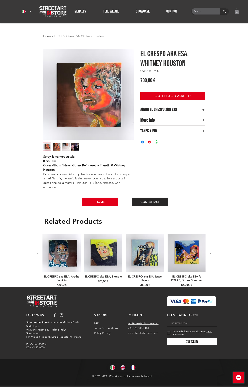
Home (47, 36)
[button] (177, 11)
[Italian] (113, 367)
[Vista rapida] (61, 253)
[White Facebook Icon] (54, 315)
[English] (123, 367)
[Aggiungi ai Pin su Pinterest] (149, 142)
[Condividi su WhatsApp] (156, 142)
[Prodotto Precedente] (37, 253)
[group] (124, 260)
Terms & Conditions (106, 328)
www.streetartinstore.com (143, 333)
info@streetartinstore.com (143, 323)
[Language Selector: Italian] (26, 11)
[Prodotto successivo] (211, 253)
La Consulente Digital (139, 376)
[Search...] (224, 11)
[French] (133, 367)
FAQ (96, 323)
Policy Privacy (102, 333)
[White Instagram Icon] (61, 315)
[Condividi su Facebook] (143, 142)
